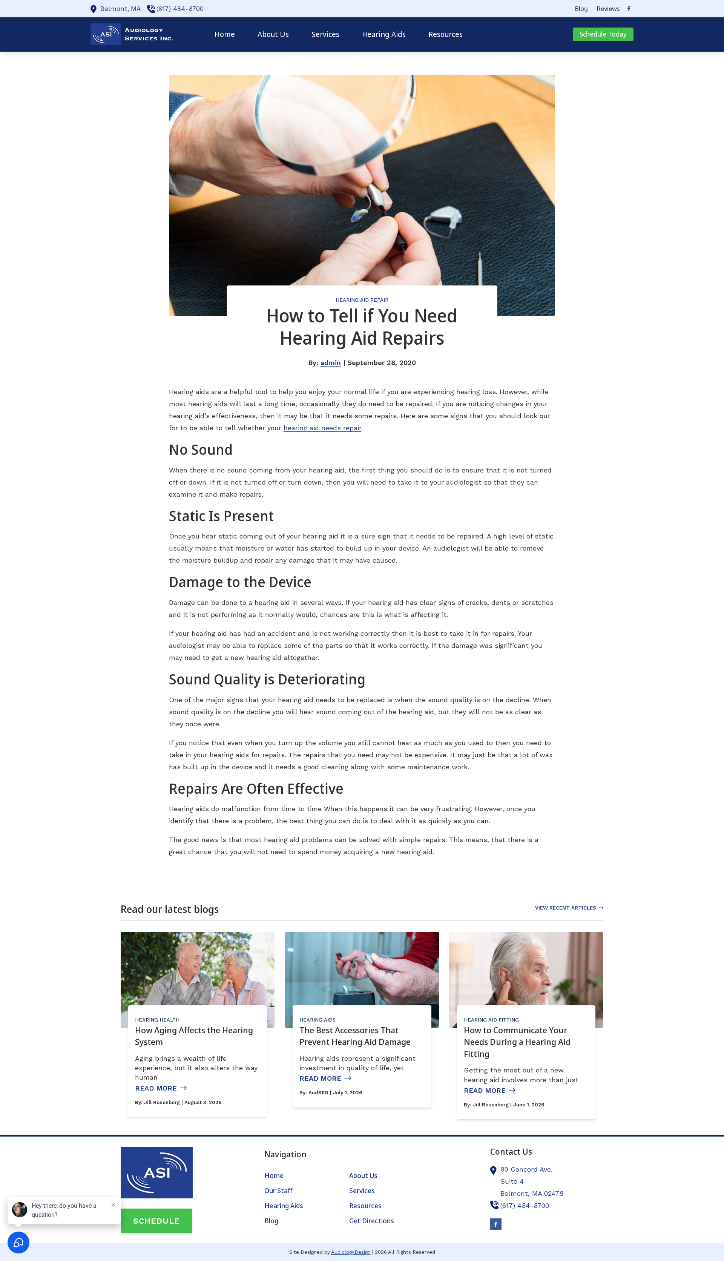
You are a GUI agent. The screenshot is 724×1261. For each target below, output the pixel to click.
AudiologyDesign (351, 1252)
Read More (156, 1088)
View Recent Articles (565, 908)
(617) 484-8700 (180, 8)
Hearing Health (157, 1020)
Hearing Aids (317, 1020)
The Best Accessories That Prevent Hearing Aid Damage (355, 1036)
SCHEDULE (156, 1221)
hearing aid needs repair (322, 428)
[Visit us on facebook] (629, 8)
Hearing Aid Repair (362, 300)
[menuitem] (581, 8)
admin (331, 363)
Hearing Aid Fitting (491, 1020)
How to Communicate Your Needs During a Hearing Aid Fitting (517, 1042)
